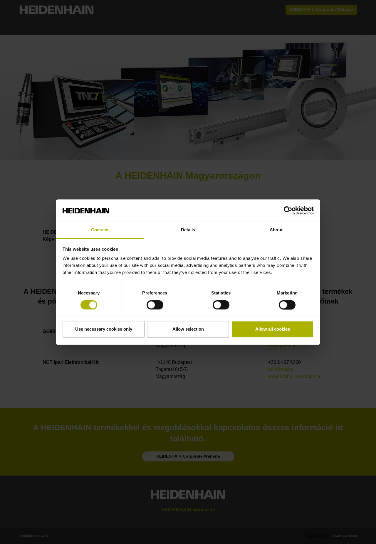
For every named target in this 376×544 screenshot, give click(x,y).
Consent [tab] (100, 229)
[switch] (155, 304)
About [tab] (276, 229)
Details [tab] (188, 229)
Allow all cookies (272, 329)
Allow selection (188, 329)
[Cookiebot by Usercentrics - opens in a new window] (288, 210)
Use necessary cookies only (103, 329)
